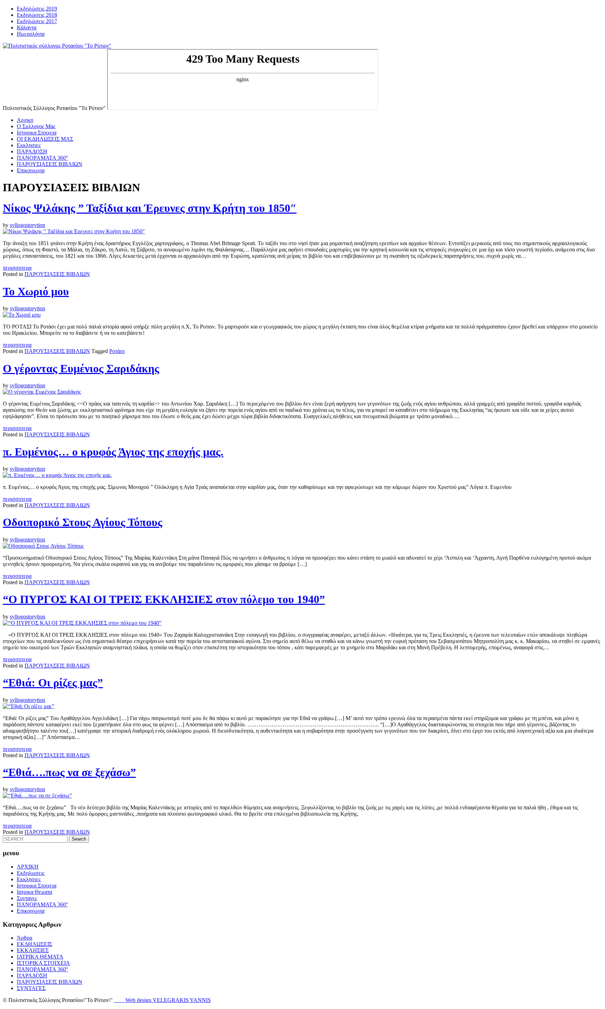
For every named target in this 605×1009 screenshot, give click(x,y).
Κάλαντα (26, 27)
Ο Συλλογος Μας (36, 126)
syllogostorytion (27, 225)
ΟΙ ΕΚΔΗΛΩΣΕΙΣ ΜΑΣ (45, 139)
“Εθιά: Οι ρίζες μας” (53, 682)
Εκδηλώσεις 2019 (37, 9)
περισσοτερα (17, 268)
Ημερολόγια (30, 34)
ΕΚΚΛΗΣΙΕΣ (33, 950)
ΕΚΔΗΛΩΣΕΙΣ (34, 944)
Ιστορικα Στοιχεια (36, 133)
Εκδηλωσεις (30, 873)
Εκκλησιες (29, 145)
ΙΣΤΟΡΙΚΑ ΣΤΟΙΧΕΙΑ (43, 963)
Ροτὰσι (117, 351)
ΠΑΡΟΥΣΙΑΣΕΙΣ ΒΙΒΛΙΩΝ (49, 164)
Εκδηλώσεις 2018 (37, 15)
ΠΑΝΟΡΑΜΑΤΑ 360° (42, 158)
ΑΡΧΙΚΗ (28, 867)
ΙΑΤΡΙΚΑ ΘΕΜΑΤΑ (40, 957)
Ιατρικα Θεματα (34, 892)
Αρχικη (25, 120)
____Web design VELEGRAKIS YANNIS (162, 1000)
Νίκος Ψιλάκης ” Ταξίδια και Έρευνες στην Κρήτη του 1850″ (150, 208)
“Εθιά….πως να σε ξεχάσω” (69, 772)
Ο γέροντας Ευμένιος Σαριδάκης (81, 368)
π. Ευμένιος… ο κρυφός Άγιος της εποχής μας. (113, 451)
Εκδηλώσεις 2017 (37, 21)
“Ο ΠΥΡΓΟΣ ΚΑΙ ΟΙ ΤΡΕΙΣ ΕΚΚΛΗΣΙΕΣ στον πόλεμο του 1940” (164, 599)
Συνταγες (27, 898)
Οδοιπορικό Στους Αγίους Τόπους (82, 522)
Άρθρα (24, 938)
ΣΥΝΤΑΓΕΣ (31, 988)
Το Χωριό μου (36, 291)
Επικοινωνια (30, 170)
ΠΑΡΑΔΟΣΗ (32, 151)
